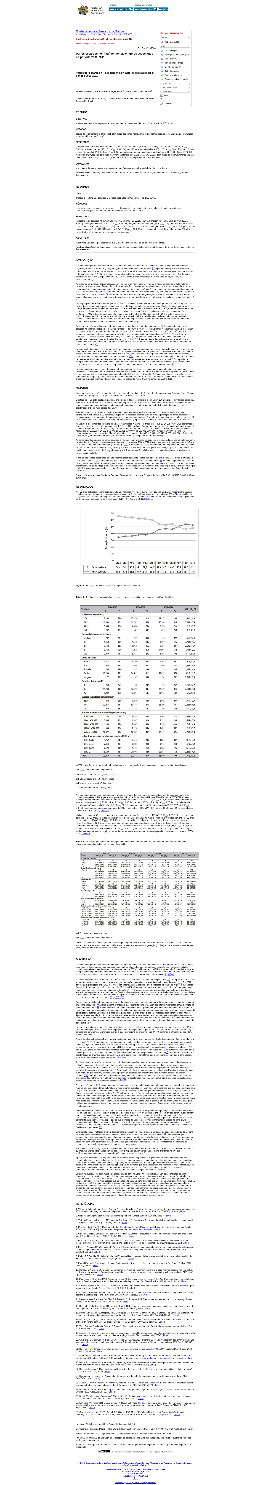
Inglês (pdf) (170, 55)
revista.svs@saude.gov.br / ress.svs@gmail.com (135, 1483)
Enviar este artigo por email (176, 79)
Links (182, 1211)
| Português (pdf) (182, 55)
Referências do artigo (174, 63)
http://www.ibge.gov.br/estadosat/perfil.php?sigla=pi (163, 1358)
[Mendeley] (162, 95)
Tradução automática (174, 75)
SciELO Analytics (172, 42)
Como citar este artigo (174, 67)
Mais (166, 95)
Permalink (168, 104)
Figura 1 (178, 494)
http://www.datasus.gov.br (140, 1229)
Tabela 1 (148, 499)
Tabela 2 (85, 833)
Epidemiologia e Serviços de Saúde (100, 31)
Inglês (174, 51)
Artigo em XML (171, 59)
